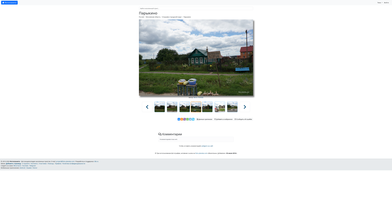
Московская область (153, 17)
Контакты (34, 164)
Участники (42, 164)
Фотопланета (10, 2)
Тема (379, 3)
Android (22, 168)
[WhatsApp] (187, 119)
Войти (386, 3)
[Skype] (193, 119)
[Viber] (184, 119)
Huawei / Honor (31, 168)
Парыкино (187, 17)
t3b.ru (96, 161)
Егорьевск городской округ (172, 17)
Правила (58, 164)
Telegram (32, 166)
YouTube (25, 166)
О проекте (26, 164)
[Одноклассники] (181, 119)
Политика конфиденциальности (73, 164)
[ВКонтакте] (179, 119)
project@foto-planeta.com (65, 161)
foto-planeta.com (201, 153)
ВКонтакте (17, 166)
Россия (141, 17)
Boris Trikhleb (198, 97)
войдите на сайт (207, 146)
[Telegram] (190, 119)
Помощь (51, 164)
